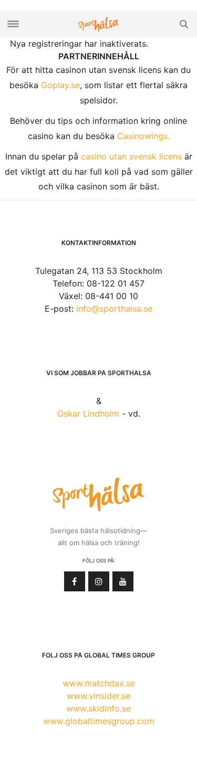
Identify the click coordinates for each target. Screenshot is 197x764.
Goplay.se (60, 85)
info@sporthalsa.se (114, 308)
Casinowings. (143, 136)
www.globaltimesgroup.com (98, 721)
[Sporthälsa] (99, 24)
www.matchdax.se (99, 683)
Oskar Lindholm (88, 413)
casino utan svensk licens (131, 156)
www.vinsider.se (98, 696)
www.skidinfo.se (98, 708)
